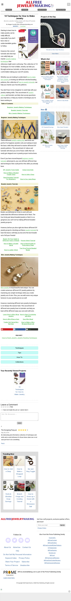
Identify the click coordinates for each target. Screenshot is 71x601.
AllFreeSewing (52, 550)
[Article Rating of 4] (16, 26)
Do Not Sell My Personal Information (17, 554)
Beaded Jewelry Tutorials (19, 110)
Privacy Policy (24, 558)
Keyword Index (11, 558)
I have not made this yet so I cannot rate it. (15, 410)
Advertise (16, 547)
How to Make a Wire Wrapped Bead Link (27, 323)
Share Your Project (12, 562)
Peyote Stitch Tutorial (28, 240)
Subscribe (25, 562)
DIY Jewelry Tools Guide (11, 170)
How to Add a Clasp (28, 174)
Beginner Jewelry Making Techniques (19, 107)
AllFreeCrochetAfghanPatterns (52, 545)
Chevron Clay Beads (62, 100)
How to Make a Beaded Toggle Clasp (11, 173)
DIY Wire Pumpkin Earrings (48, 146)
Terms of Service (11, 565)
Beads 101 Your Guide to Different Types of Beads (11, 239)
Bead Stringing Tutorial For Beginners (11, 178)
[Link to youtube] (27, 540)
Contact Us (26, 547)
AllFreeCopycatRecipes (52, 558)
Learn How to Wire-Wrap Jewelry (11, 315)
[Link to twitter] (14, 540)
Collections (19, 362)
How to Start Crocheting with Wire (28, 315)
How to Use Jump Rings (28, 179)
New (42, 110)
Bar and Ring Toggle (30, 470)
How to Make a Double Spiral (11, 244)
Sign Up (62, 525)
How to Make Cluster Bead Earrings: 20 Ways (48, 102)
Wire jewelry (5, 288)
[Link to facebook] (8, 540)
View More (55, 53)
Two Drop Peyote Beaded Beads (28, 249)
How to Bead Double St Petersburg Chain (28, 244)
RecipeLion (52, 553)
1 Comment (23, 26)
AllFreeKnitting (52, 543)
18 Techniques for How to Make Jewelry (19, 390)
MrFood (52, 555)
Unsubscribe (25, 565)
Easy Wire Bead (28, 319)
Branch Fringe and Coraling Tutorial (19, 497)
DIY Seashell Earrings (48, 127)
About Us (7, 547)
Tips (19, 353)
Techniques (19, 348)
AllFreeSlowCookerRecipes (52, 560)
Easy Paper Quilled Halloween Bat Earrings (63, 147)
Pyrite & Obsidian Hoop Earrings (8, 497)
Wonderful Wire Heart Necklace (55, 50)
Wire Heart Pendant (62, 127)
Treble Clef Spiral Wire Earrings (11, 323)
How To (19, 357)
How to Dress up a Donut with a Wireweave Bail (31, 500)
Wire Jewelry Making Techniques (19, 113)
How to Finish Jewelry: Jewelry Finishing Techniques (19, 338)
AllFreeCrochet (52, 540)
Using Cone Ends (27, 170)
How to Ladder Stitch (11, 250)
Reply (3, 443)
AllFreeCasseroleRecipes (52, 563)
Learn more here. (9, 578)
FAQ (17, 551)
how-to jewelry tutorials (27, 82)
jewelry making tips (18, 140)
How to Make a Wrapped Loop (19, 472)
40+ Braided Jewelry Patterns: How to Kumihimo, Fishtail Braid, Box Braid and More (62, 79)
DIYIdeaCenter (52, 548)
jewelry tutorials (30, 230)
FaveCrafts (52, 538)
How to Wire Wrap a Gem (11, 319)
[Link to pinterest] (21, 540)
